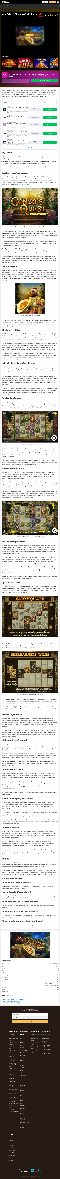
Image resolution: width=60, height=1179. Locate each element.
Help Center (11, 1137)
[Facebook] (23, 1027)
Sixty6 (21, 1103)
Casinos (3, 5)
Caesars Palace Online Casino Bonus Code (13, 1065)
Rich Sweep (22, 1098)
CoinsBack (22, 1057)
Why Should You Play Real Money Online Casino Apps (15, 1003)
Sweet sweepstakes (24, 1122)
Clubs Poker (22, 1055)
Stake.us (22, 1113)
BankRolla (22, 1045)
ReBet (21, 1095)
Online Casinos (13, 1031)
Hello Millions (23, 1067)
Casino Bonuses (10, 5)
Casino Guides (45, 1031)
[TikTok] (34, 1027)
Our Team (11, 1160)
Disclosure (38, 1176)
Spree (21, 1110)
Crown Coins (22, 1060)
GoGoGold (22, 1065)
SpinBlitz (22, 1105)
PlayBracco (22, 1088)
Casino (2, 10)
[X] (27, 1027)
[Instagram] (37, 1027)
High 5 (21, 1070)
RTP (12, 353)
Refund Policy (12, 1147)
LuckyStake (22, 1078)
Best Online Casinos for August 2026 (11, 998)
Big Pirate (22, 1047)
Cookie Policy (12, 1152)
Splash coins (23, 1108)
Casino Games (9, 10)
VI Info (11, 1135)
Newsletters (11, 1140)
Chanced (22, 1052)
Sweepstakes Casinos (24, 1032)
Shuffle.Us (22, 1100)
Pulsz (21, 1093)
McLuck (21, 1080)
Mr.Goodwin (22, 1083)
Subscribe (52, 2)
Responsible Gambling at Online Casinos (12, 1001)
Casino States (35, 1031)
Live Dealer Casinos (46, 1053)
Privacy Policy (12, 1142)
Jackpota (22, 1072)
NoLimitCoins (23, 1085)
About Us (11, 1158)
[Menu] (58, 2)
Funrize (21, 1062)
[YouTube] (30, 1027)
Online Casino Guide (46, 1034)
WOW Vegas (22, 1130)
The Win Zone (23, 1124)
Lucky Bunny (23, 1075)
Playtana (22, 1090)
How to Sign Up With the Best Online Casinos (13, 999)
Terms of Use (12, 1145)
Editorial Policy (12, 1155)
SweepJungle (23, 1115)
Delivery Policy (12, 1150)
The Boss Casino (24, 1050)
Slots (16, 10)
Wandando (22, 1127)
